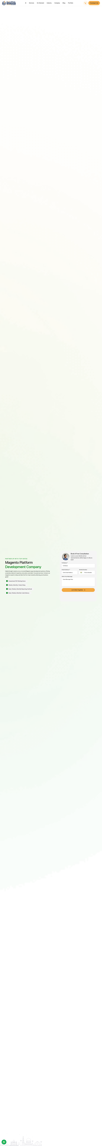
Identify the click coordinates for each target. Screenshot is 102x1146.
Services (31, 3)
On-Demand (40, 3)
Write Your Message (67, 576)
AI (25, 3)
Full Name (65, 562)
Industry (49, 3)
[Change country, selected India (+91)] (81, 572)
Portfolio (70, 3)
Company (57, 3)
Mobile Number (83, 569)
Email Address (66, 569)
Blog (64, 3)
